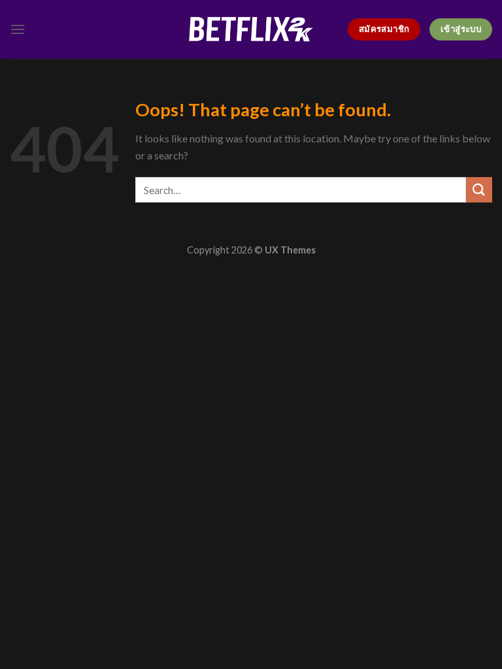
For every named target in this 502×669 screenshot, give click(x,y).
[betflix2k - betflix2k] (251, 29)
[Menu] (17, 29)
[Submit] (479, 190)
